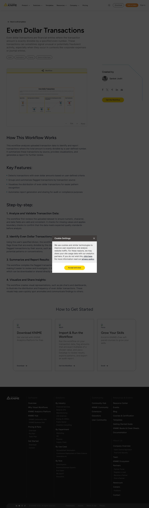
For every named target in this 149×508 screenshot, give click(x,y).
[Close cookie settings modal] (94, 238)
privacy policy (88, 259)
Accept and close (74, 268)
